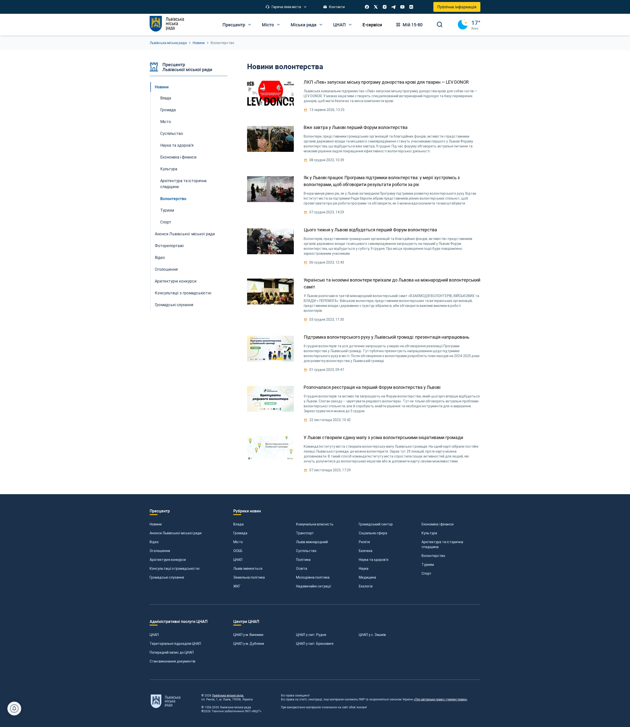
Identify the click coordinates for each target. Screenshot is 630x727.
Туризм (167, 210)
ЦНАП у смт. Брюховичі (314, 644)
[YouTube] (402, 6)
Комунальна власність (314, 524)
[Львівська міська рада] (167, 24)
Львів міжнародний (312, 542)
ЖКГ (236, 586)
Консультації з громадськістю (183, 293)
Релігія (364, 542)
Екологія (366, 586)
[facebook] (366, 6)
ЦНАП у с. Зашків (372, 635)
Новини (199, 43)
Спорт (165, 222)
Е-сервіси (372, 25)
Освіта (301, 568)
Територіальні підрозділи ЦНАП (175, 644)
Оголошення (166, 269)
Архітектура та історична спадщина (183, 183)
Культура (168, 169)
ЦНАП (237, 560)
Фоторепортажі (169, 245)
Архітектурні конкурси (175, 281)
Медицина (367, 577)
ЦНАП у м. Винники (248, 635)
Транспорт (305, 533)
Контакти (337, 7)
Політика (303, 560)
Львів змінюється (247, 568)
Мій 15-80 (413, 25)
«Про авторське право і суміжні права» (440, 699)
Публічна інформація (456, 7)
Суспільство (171, 133)
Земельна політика (249, 577)
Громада (168, 110)
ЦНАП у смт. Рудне (311, 635)
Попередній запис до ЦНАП (172, 652)
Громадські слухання (174, 304)
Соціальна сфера (373, 533)
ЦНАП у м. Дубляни (248, 644)
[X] (375, 6)
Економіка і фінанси (178, 157)
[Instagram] (384, 6)
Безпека (365, 551)
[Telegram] (393, 6)
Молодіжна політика (313, 577)
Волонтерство (173, 198)
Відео (160, 257)
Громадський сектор (376, 524)
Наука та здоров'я (176, 145)
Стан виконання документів (172, 661)
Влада (165, 98)
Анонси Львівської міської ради (185, 234)
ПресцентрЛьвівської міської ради (187, 67)
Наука (363, 568)
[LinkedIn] (411, 6)
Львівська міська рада (168, 43)
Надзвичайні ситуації (313, 586)
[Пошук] (439, 24)
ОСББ (237, 551)
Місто (165, 121)
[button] (286, 6)
